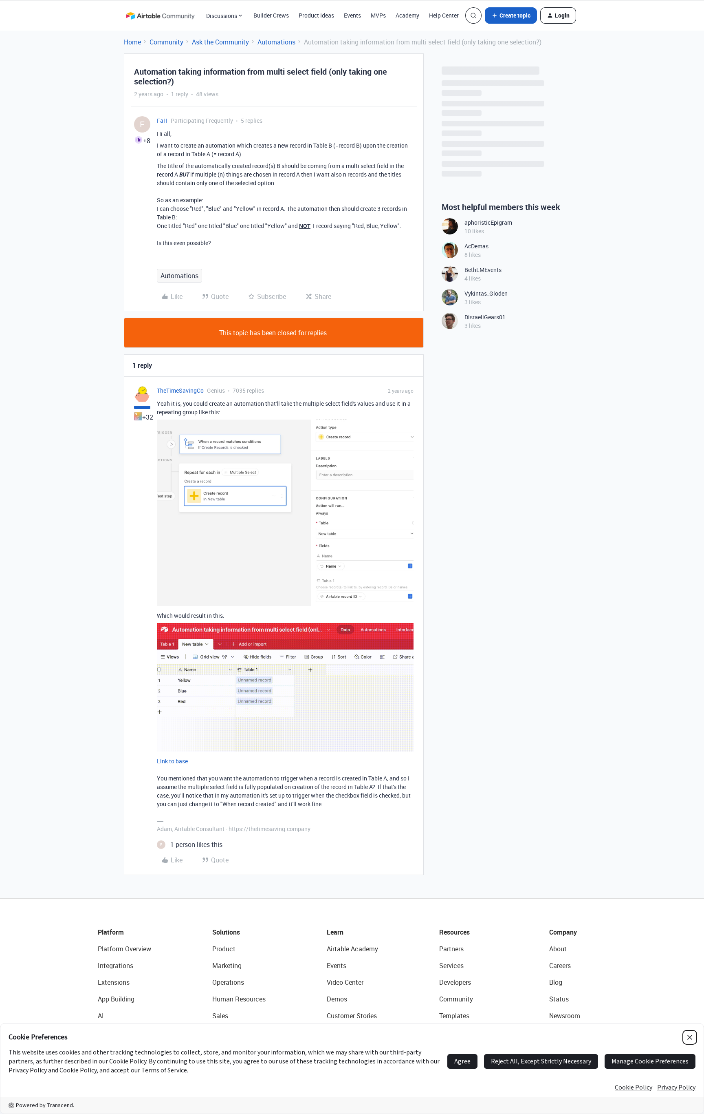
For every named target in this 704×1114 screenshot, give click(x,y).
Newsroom (564, 1015)
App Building (116, 999)
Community (166, 42)
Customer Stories (352, 1015)
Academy (407, 15)
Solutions (226, 932)
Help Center (444, 15)
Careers (560, 965)
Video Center (345, 982)
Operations (228, 982)
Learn (335, 932)
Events (352, 15)
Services (451, 965)
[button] (511, 15)
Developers (455, 982)
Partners (451, 948)
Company (563, 932)
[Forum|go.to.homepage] (160, 15)
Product (223, 948)
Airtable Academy (352, 948)
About (558, 948)
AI (101, 1015)
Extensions (114, 982)
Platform (111, 932)
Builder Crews (271, 15)
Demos (337, 999)
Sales (220, 1015)
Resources (454, 932)
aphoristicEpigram (488, 222)
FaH (162, 120)
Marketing (227, 965)
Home (132, 42)
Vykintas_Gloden (486, 293)
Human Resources (239, 999)
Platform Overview (124, 948)
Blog (555, 982)
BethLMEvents (483, 270)
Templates (454, 1015)
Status (559, 999)
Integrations (115, 965)
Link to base (172, 761)
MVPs (378, 15)
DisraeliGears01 (485, 317)
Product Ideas (316, 15)
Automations (276, 42)
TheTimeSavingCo (180, 390)
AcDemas (476, 246)
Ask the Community (220, 42)
